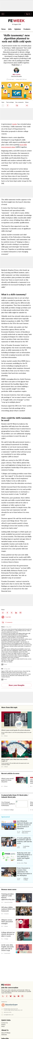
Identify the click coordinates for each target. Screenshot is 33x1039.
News (3, 29)
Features (27, 29)
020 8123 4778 (7, 1012)
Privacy (3, 1024)
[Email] (22, 996)
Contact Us (4, 1023)
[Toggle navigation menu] (2, 14)
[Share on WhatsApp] (2, 612)
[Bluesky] (10, 996)
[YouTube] (18, 996)
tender (14, 124)
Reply (5, 664)
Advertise (4, 1034)
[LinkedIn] (14, 996)
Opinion (17, 29)
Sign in (28, 14)
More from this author (16, 76)
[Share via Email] (20, 612)
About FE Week (5, 1033)
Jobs (10, 29)
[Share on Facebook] (7, 612)
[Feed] (2, 996)
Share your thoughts (16, 685)
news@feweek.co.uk (8, 1014)
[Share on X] (11, 612)
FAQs (3, 1026)
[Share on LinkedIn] (16, 612)
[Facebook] (6, 996)
